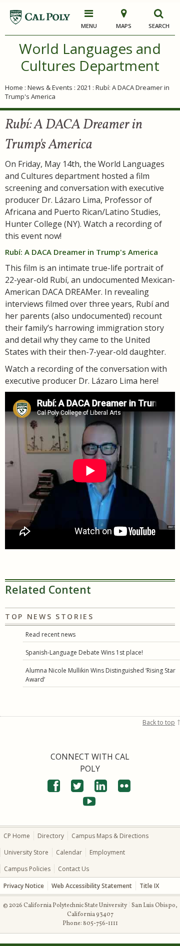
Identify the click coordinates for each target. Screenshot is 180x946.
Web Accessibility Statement (92, 886)
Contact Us (73, 869)
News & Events (50, 87)
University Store (26, 852)
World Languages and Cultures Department (90, 57)
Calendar (69, 852)
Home (14, 87)
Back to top (158, 722)
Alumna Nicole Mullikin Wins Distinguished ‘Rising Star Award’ (101, 675)
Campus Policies (27, 869)
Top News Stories (49, 616)
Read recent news (51, 634)
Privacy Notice (24, 886)
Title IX (149, 886)
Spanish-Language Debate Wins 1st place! (84, 652)
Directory (51, 836)
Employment (107, 852)
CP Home (17, 836)
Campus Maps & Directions (110, 836)
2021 (84, 87)
